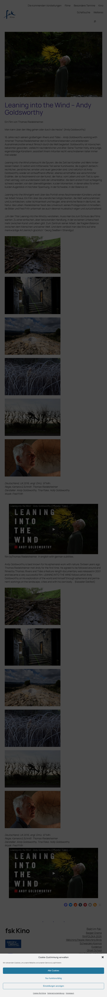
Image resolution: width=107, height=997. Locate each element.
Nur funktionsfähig (53, 978)
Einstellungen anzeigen (53, 986)
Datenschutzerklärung (55, 993)
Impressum (70, 993)
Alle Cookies (53, 970)
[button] (102, 957)
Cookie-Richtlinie (39, 993)
